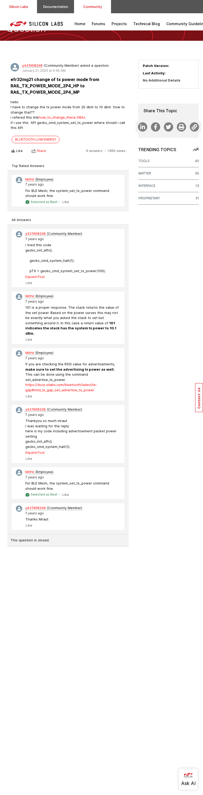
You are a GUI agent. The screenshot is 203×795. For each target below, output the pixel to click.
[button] (199, 397)
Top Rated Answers (28, 166)
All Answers (21, 220)
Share (41, 151)
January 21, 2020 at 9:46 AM (44, 71)
